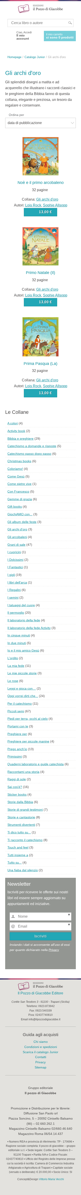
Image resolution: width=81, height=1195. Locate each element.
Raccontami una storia (23, 772)
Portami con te (17, 726)
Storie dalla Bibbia (20, 802)
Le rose (12, 681)
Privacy (54, 950)
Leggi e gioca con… (21, 688)
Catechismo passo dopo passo (29, 453)
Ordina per (16, 115)
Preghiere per (17, 734)
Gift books (14, 506)
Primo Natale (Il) (40, 272)
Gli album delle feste (21, 522)
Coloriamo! (15, 469)
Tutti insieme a (17, 855)
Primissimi (14, 756)
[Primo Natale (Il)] (40, 246)
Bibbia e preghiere (20, 438)
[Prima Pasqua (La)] (40, 336)
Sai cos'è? (14, 787)
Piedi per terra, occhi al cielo (27, 718)
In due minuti (16, 643)
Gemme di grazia (19, 499)
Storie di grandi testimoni (25, 809)
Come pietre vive (19, 484)
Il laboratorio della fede (23, 620)
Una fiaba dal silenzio (22, 870)
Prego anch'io (17, 749)
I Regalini (14, 590)
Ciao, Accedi (24, 35)
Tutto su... (14, 862)
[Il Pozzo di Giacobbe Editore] (40, 8)
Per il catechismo (19, 703)
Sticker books (17, 794)
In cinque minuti (18, 635)
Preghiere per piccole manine (28, 741)
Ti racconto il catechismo (25, 840)
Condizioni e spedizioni (40, 1047)
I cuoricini (14, 552)
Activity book (16, 431)
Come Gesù (16, 476)
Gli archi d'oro (47, 199)
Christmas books (19, 461)
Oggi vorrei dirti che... (22, 696)
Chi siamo (41, 1041)
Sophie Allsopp (55, 205)
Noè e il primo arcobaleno (41, 182)
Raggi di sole (16, 779)
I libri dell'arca (17, 582)
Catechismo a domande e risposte (31, 446)
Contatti (40, 1057)
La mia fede (15, 666)
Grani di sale (16, 544)
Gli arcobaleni (17, 537)
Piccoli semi (15, 711)
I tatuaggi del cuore (21, 605)
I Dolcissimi (15, 559)
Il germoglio (15, 612)
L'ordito (12, 658)
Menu (6, 9)
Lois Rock (33, 205)
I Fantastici (15, 567)
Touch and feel (17, 847)
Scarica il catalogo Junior (40, 1052)
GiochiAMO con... (19, 514)
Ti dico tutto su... (19, 832)
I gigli (11, 575)
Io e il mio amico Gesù (23, 650)
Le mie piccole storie (22, 673)
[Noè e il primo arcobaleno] (40, 156)
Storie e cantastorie (21, 817)
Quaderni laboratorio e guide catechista (35, 764)
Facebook (9, 36)
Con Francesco (18, 491)
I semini (12, 597)
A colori (12, 423)
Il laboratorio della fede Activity (29, 628)
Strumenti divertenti (21, 824)
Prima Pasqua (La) (40, 363)
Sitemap (40, 1067)
